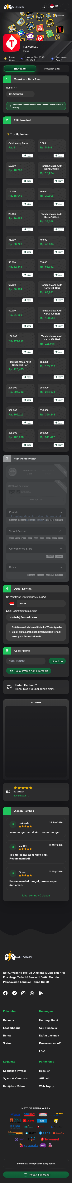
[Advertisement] (36, 741)
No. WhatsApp (26, 597)
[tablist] (36, 68)
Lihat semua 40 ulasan (36, 895)
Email (21, 611)
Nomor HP (11, 87)
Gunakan (57, 661)
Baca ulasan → (21, 795)
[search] (43, 6)
